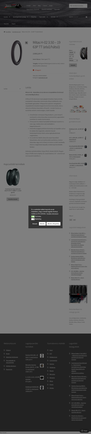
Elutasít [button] (35, 223)
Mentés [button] (42, 223)
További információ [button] (52, 214)
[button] (33, 217)
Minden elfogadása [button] (53, 223)
